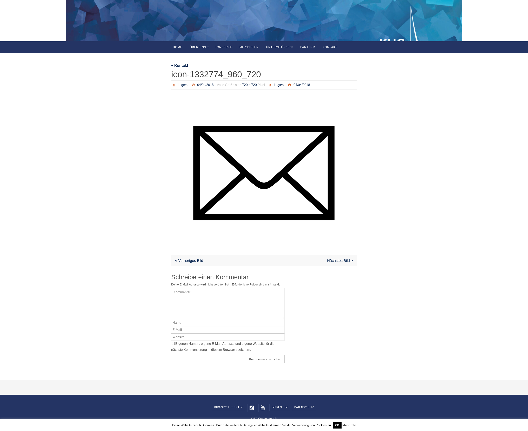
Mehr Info (349, 425)
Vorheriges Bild (190, 261)
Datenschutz (304, 407)
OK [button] (337, 425)
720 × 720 (249, 85)
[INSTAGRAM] (252, 408)
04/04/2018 (205, 85)
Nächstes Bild (338, 261)
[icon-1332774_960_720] (264, 169)
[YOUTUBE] (263, 408)
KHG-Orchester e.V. (228, 407)
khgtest (183, 85)
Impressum (280, 407)
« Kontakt (179, 65)
